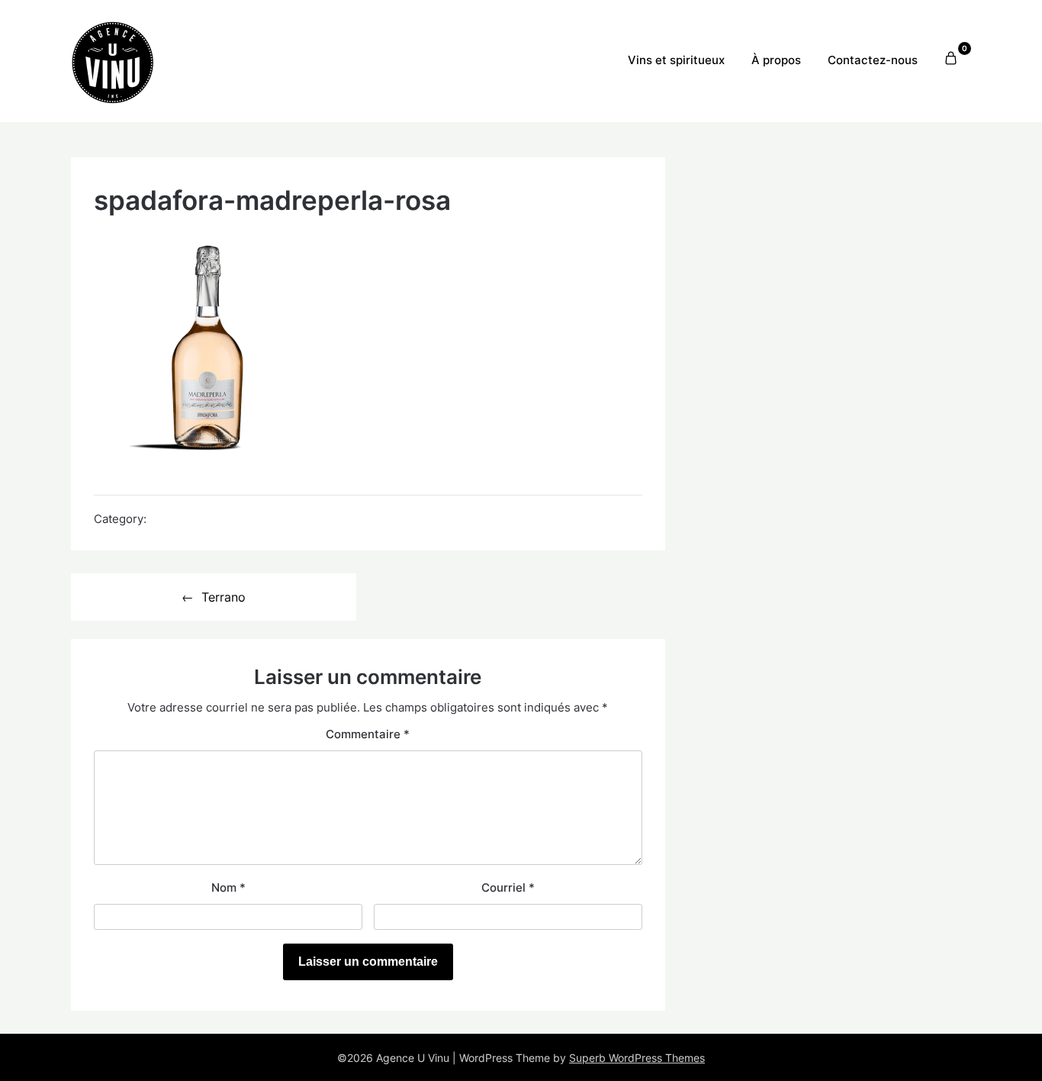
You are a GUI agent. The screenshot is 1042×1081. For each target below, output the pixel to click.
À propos (776, 60)
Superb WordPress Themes (637, 1057)
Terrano (223, 597)
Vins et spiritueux (676, 60)
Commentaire (368, 734)
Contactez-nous (873, 60)
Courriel (508, 887)
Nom (228, 887)
